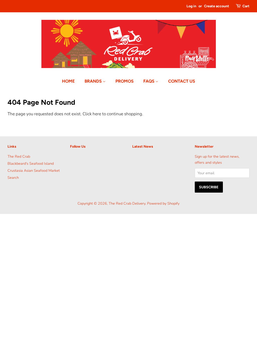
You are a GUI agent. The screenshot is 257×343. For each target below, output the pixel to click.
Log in (191, 6)
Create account (216, 6)
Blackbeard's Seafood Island (31, 163)
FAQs (149, 81)
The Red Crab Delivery (127, 203)
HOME (68, 81)
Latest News (142, 146)
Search (13, 177)
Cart (245, 6)
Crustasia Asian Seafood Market (34, 170)
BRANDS (94, 81)
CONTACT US (181, 81)
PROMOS (124, 81)
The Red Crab (19, 156)
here (97, 114)
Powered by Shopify (163, 203)
